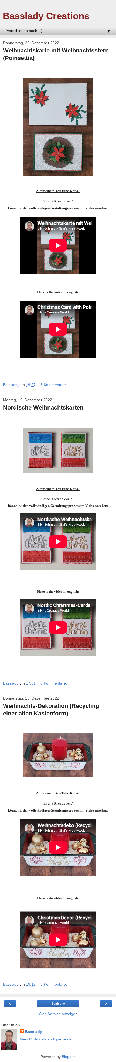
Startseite (58, 1003)
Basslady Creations (46, 16)
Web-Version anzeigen (58, 1014)
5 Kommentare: (53, 385)
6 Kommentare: (53, 683)
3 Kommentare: (53, 984)
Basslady (33, 1031)
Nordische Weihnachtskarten (43, 407)
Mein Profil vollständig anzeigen (47, 1039)
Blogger (68, 1056)
